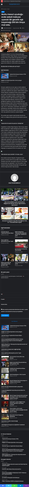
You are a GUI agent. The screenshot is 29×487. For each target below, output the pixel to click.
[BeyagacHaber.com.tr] (14, 4)
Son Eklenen (15, 321)
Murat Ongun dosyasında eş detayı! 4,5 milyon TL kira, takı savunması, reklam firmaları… (19, 397)
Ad (2, 294)
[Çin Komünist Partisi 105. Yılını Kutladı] (21, 243)
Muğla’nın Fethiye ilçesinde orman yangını (11, 80)
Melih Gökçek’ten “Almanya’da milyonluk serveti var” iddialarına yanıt (20, 233)
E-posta (3, 299)
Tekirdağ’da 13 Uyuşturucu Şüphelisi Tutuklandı (13, 424)
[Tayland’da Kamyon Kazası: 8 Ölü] (4, 75)
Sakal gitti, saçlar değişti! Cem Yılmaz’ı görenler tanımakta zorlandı (17, 403)
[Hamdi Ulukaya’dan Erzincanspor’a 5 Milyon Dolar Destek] (5, 382)
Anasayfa (4, 9)
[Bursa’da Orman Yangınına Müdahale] (5, 416)
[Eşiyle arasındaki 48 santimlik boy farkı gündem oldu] (7, 257)
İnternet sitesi (4, 304)
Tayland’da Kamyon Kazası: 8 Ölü (18, 74)
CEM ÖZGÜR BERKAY (7, 28)
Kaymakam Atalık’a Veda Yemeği (9, 421)
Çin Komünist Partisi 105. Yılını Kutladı (21, 249)
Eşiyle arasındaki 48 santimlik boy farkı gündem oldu (6, 264)
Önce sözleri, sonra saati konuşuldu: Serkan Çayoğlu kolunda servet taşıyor (18, 410)
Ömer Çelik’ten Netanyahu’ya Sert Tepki (7, 240)
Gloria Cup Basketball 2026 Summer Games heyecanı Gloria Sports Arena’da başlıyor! (12, 339)
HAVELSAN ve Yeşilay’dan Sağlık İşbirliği (11, 349)
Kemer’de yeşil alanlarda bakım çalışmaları (12, 386)
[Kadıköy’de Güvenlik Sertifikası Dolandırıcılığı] (5, 370)
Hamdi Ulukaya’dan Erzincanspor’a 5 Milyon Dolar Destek (18, 381)
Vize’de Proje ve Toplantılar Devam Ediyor (12, 1)
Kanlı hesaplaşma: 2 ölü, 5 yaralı (21, 263)
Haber (8, 9)
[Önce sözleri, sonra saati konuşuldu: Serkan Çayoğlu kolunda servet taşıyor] (5, 410)
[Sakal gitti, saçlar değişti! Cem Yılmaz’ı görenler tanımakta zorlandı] (5, 403)
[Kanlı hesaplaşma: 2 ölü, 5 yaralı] (21, 257)
